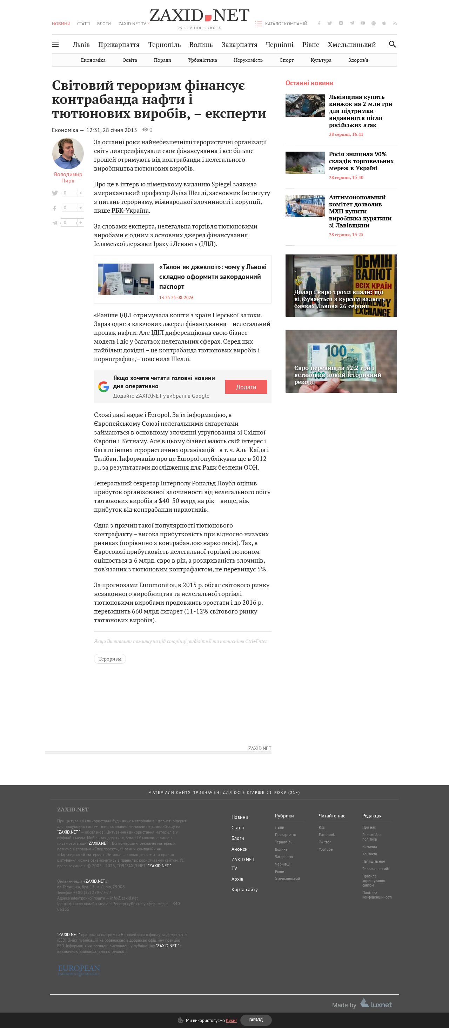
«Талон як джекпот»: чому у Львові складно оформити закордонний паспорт (213, 277)
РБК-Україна (130, 210)
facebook (319, 23)
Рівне (311, 44)
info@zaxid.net (124, 898)
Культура (321, 60)
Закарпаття (239, 44)
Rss (322, 827)
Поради (163, 60)
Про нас (369, 827)
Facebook (327, 834)
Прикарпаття (119, 44)
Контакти (369, 853)
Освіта (129, 60)
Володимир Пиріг (68, 177)
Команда (369, 846)
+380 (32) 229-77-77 (92, 892)
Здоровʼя (358, 60)
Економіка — (68, 129)
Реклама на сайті (376, 868)
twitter (329, 23)
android (373, 23)
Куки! (231, 1020)
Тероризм (110, 659)
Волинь (201, 44)
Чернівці (280, 44)
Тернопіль (164, 44)
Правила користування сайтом (373, 881)
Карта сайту (245, 889)
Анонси (240, 849)
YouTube (326, 849)
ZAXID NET (199, 16)
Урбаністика (202, 60)
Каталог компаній (286, 23)
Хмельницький (352, 44)
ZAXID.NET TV (132, 23)
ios (384, 23)
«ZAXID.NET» (95, 881)
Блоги (104, 23)
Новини (61, 23)
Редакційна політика (371, 837)
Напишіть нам (373, 861)
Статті (84, 23)
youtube (363, 23)
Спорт (287, 60)
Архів (237, 879)
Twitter (325, 842)
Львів (81, 44)
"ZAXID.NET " (68, 832)
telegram (352, 23)
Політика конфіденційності (377, 895)
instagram (341, 23)
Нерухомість (248, 60)
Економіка (93, 60)
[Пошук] (390, 44)
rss (395, 23)
